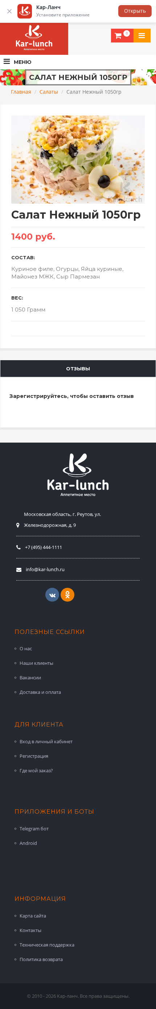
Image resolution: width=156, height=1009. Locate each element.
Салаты (49, 91)
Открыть (135, 10)
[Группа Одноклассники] (67, 595)
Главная (21, 91)
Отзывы (78, 368)
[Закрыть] (9, 11)
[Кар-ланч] (34, 37)
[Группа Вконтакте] (52, 595)
